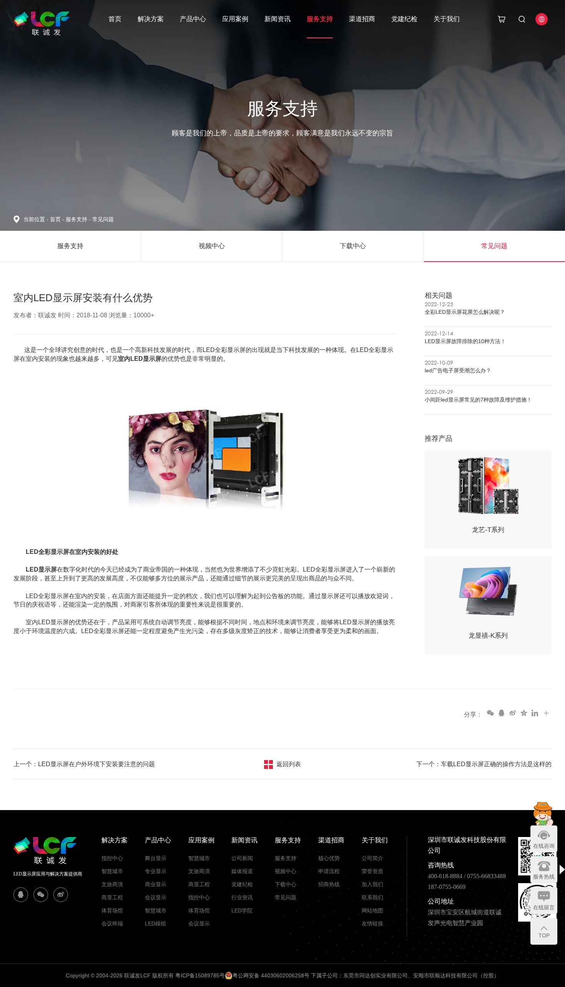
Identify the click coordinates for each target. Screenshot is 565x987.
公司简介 (372, 858)
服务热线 (544, 877)
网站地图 (372, 910)
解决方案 (151, 19)
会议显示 (155, 897)
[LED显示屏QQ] (20, 894)
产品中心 (193, 19)
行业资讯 (242, 897)
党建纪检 (404, 19)
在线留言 (544, 907)
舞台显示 (155, 858)
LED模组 (155, 923)
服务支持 (320, 19)
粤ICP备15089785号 (200, 975)
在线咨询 (544, 846)
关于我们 (447, 19)
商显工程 (112, 897)
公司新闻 (242, 858)
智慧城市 (112, 871)
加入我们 (372, 884)
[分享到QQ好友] (501, 713)
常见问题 (103, 219)
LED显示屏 (41, 569)
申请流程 (329, 871)
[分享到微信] (490, 713)
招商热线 (329, 884)
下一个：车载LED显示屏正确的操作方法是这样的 (484, 764)
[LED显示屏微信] (40, 894)
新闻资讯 (277, 19)
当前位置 (35, 219)
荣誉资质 (372, 871)
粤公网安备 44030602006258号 (271, 975)
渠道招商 (362, 19)
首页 (114, 19)
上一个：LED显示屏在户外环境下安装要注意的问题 (84, 764)
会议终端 (112, 923)
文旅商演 (112, 884)
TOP (544, 935)
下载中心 (285, 884)
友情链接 (372, 923)
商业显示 (155, 884)
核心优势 (329, 858)
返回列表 (288, 764)
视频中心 (285, 871)
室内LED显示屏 (139, 358)
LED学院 (242, 910)
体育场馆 (112, 910)
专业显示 (155, 871)
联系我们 (372, 897)
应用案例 (235, 19)
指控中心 (112, 858)
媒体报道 (242, 871)
